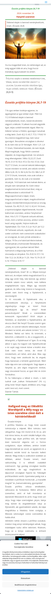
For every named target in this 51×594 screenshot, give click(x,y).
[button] (47, 545)
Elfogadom (25, 572)
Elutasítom (25, 578)
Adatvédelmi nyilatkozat (25, 590)
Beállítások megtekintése (25, 585)
